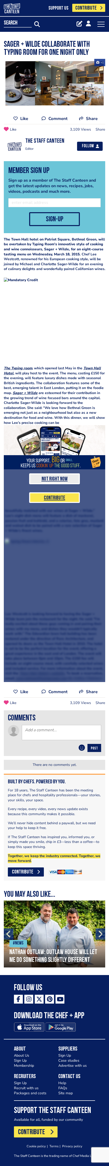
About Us (21, 1055)
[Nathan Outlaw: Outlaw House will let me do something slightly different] (54, 934)
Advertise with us (72, 1065)
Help (62, 1083)
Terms (54, 1146)
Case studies (68, 1060)
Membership (24, 1065)
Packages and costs (30, 1093)
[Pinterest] (49, 999)
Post (94, 748)
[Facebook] (18, 999)
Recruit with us (26, 1088)
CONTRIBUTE (86, 8)
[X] (39, 999)
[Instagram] (28, 999)
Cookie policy (36, 1146)
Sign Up (20, 1060)
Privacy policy (72, 1146)
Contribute (54, 498)
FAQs (62, 1088)
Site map (65, 1093)
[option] (54, 934)
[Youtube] (60, 999)
